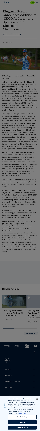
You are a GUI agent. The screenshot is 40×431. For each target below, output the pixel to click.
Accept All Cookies (22, 427)
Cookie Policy (22, 413)
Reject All (22, 422)
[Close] (37, 399)
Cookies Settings (22, 417)
